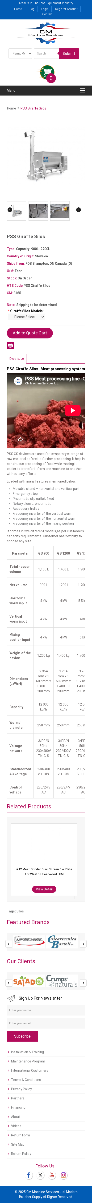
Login (45, 9)
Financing (18, 1107)
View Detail (44, 889)
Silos (20, 911)
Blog (32, 9)
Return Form (20, 1135)
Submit (69, 53)
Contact (47, 14)
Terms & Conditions (26, 1080)
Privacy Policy (21, 1089)
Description (16, 358)
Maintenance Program (28, 1061)
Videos (16, 1126)
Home (18, 9)
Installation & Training (27, 1052)
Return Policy (21, 1154)
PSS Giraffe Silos (33, 108)
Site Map (18, 1144)
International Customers (29, 1070)
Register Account (66, 9)
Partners (18, 1098)
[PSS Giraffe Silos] (46, 156)
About (15, 1117)
